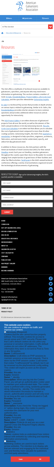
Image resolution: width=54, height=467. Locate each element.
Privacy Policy (6, 311)
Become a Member (7, 271)
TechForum (25, 160)
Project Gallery (32, 97)
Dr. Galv (4, 105)
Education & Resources (13, 33)
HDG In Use (5, 235)
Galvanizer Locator (8, 249)
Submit (7, 212)
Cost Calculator (7, 253)
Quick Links (28, 18)
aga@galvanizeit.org (8, 300)
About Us (4, 246)
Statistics (10, 432)
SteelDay (4, 152)
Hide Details (7, 460)
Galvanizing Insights (41, 99)
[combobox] (27, 26)
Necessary (16, 332)
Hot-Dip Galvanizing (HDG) (11, 228)
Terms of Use (6, 308)
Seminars (4, 256)
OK (40, 459)
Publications (6, 260)
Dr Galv (9, 97)
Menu (10, 18)
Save (20, 459)
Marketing (11, 441)
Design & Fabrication (9, 231)
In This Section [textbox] (8, 26)
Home (2, 33)
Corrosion (5, 224)
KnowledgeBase (19, 97)
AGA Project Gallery (12, 120)
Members (4, 267)
